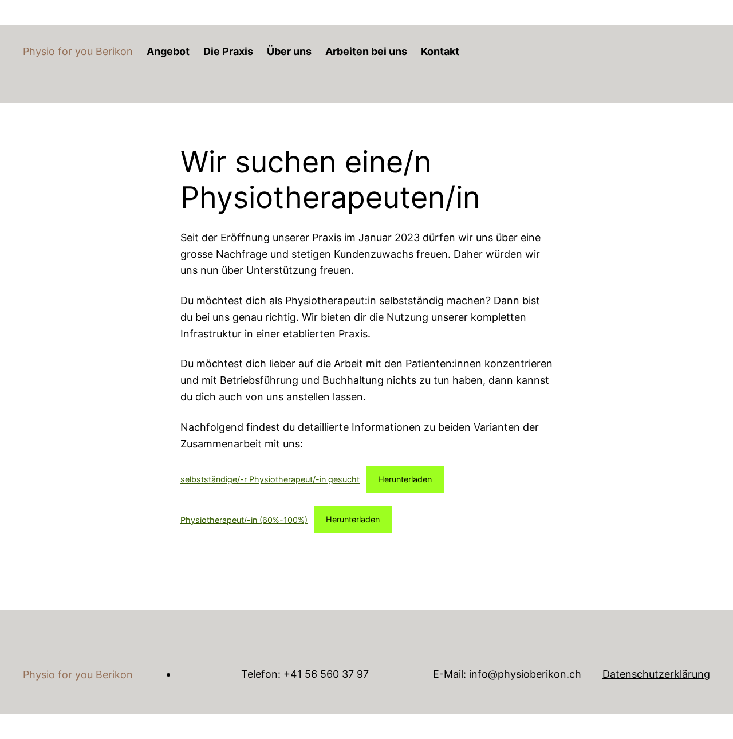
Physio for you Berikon (78, 51)
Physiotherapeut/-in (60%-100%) (244, 519)
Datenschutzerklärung (656, 674)
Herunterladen (405, 479)
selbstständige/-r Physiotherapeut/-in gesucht (270, 479)
